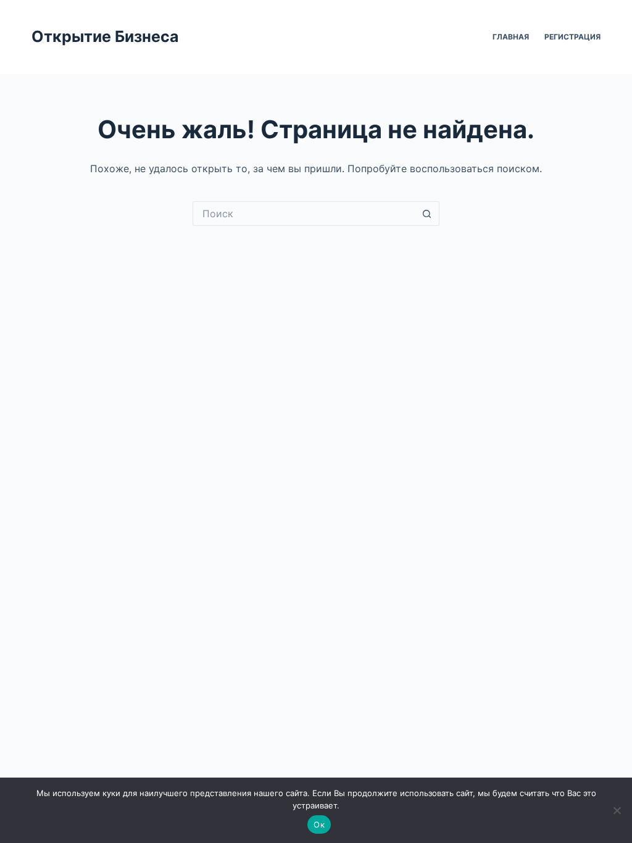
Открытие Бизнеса (105, 36)
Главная (511, 36)
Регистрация (572, 36)
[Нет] (616, 810)
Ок (319, 824)
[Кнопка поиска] (427, 213)
